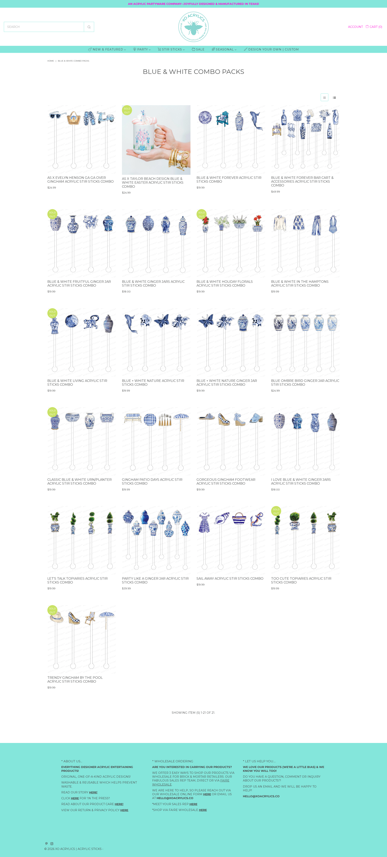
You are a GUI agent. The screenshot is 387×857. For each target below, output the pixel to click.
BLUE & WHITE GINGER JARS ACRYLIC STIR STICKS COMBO (153, 283)
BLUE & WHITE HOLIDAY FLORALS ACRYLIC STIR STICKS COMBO (225, 283)
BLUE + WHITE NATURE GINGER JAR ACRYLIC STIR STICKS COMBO (227, 383)
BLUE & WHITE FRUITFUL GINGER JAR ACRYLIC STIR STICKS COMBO (79, 283)
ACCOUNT (355, 27)
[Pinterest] (46, 844)
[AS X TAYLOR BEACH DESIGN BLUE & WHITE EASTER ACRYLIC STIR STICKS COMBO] (156, 140)
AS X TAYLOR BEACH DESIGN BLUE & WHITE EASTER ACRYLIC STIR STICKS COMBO (152, 183)
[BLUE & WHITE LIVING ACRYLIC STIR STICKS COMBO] (81, 342)
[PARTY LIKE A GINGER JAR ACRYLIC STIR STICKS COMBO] (156, 540)
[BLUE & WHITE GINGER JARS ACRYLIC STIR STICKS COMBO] (156, 243)
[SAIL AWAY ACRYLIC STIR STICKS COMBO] (231, 540)
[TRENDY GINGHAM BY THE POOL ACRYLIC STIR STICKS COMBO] (81, 639)
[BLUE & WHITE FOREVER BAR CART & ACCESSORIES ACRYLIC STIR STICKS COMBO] (305, 139)
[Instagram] (51, 844)
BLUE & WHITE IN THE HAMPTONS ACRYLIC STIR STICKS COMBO (300, 283)
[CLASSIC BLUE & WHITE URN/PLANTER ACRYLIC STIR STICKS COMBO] (81, 441)
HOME (50, 61)
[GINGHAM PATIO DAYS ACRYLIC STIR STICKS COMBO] (156, 441)
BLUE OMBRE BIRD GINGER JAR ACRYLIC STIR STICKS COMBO (305, 383)
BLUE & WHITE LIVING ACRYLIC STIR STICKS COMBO (77, 383)
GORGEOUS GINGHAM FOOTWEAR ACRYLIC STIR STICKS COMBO (226, 481)
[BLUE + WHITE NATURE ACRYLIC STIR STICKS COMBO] (156, 342)
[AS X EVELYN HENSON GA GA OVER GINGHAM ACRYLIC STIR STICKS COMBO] (81, 139)
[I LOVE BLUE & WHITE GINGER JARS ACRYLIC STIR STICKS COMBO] (305, 441)
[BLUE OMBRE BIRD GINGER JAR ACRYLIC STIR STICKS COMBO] (305, 342)
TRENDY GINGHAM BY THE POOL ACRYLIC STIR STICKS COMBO (75, 679)
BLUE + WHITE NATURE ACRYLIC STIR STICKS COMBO (153, 383)
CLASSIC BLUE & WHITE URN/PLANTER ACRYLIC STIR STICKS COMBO (79, 481)
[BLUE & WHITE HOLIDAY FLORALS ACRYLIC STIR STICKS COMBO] (231, 243)
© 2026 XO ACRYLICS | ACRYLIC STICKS (73, 849)
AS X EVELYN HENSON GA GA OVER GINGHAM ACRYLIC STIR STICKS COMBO (80, 179)
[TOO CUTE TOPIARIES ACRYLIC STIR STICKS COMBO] (305, 540)
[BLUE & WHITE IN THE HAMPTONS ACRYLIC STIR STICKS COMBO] (305, 243)
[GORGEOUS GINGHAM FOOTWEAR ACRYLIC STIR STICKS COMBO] (231, 441)
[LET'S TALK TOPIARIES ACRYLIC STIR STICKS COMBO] (81, 540)
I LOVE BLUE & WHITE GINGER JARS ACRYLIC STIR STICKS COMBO (301, 481)
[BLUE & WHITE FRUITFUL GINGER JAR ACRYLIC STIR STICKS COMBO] (81, 243)
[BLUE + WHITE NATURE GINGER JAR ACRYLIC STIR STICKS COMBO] (231, 342)
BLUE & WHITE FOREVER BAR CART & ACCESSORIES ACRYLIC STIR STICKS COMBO (302, 182)
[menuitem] (107, 49)
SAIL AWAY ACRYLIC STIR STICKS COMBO (230, 578)
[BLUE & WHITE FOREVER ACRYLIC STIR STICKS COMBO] (231, 139)
